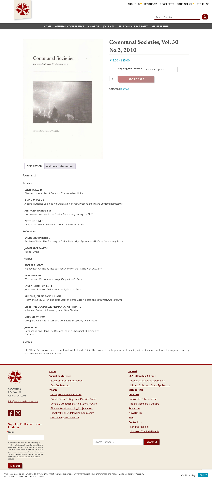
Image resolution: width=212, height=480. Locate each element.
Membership (160, 26)
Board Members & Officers (144, 403)
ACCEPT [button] (203, 475)
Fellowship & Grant (133, 26)
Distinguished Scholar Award (65, 394)
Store (200, 4)
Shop (131, 417)
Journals (124, 88)
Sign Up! (15, 465)
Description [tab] (34, 166)
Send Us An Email (139, 426)
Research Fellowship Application (147, 380)
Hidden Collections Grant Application (150, 385)
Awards (93, 26)
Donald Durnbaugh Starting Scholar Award (73, 403)
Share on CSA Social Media (144, 431)
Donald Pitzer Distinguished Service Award (73, 399)
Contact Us (184, 4)
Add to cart (136, 79)
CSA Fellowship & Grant (142, 376)
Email (11, 432)
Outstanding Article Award (64, 417)
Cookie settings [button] (188, 475)
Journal (109, 26)
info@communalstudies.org (23, 401)
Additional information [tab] (59, 166)
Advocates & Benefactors (143, 399)
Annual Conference (69, 26)
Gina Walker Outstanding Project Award (71, 408)
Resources (150, 4)
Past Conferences (60, 385)
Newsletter (167, 4)
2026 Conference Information (66, 380)
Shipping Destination (130, 68)
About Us (134, 4)
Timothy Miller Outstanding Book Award (72, 412)
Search (151, 441)
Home (47, 26)
